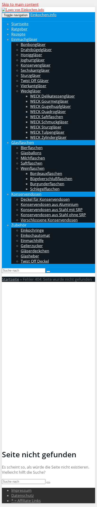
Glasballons (31, 152)
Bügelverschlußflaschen (51, 178)
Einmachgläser (24, 39)
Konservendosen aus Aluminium (49, 204)
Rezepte (18, 34)
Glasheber (30, 256)
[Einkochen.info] (23, 10)
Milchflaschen (33, 158)
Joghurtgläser (33, 60)
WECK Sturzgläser (45, 127)
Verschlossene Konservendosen (49, 220)
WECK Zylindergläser (48, 137)
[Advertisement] (48, 334)
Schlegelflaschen (45, 189)
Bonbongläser (33, 44)
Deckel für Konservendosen (45, 199)
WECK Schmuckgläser (49, 122)
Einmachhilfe (32, 240)
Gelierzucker (32, 245)
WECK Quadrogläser (48, 111)
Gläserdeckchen (35, 251)
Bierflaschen (32, 147)
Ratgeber (19, 29)
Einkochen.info (43, 14)
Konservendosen (26, 194)
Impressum (21, 490)
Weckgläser (31, 91)
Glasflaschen (22, 142)
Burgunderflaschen (47, 183)
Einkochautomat (35, 235)
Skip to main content (20, 4)
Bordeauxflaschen (46, 173)
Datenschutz (22, 495)
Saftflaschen (31, 163)
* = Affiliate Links (26, 500)
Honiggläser (31, 54)
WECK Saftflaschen (46, 116)
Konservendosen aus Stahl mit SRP (52, 209)
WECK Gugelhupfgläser (50, 106)
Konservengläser (36, 65)
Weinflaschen (32, 168)
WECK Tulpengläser (47, 132)
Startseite (19, 23)
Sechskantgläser (35, 70)
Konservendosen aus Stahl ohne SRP (53, 214)
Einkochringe (32, 230)
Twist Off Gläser (35, 80)
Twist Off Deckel (35, 261)
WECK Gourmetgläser (49, 101)
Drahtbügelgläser (36, 49)
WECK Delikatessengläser (52, 96)
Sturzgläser (31, 75)
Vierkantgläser (33, 85)
